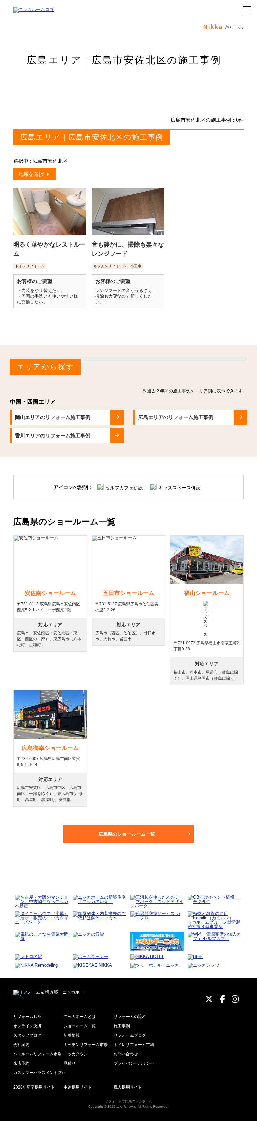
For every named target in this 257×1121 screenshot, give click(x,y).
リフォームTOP (27, 1016)
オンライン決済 (27, 1026)
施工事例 (122, 1026)
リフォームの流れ (130, 1016)
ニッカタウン (76, 1054)
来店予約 (21, 1063)
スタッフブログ (27, 1035)
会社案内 (21, 1044)
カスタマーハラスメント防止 (39, 1072)
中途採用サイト (78, 1087)
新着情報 (72, 1035)
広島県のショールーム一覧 (127, 834)
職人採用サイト (128, 1087)
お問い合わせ (126, 1054)
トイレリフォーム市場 (134, 1044)
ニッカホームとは (80, 1016)
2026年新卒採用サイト (34, 1087)
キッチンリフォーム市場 (86, 1044)
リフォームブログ (130, 1035)
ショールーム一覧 (80, 1026)
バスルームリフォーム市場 (37, 1054)
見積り (70, 1063)
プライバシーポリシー (134, 1063)
